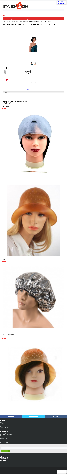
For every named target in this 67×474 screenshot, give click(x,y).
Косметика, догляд (3, 438)
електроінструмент (4, 433)
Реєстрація (61, 1)
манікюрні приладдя (4, 437)
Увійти (59, 1)
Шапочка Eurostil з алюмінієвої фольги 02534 (9, 334)
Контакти (2, 428)
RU (4, 15)
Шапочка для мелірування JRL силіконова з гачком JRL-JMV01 (12, 180)
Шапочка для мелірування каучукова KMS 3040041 (10, 410)
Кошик (58, 2)
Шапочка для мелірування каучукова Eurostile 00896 (10, 257)
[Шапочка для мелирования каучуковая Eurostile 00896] (33, 220)
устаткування (2, 439)
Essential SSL (2, 468)
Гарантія (2, 424)
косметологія (2, 441)
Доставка (2, 423)
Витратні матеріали (4, 442)
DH (1, 422)
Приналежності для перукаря (6, 434)
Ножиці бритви (3, 435)
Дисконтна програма (4, 427)
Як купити (2, 426)
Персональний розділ (61, 3)
